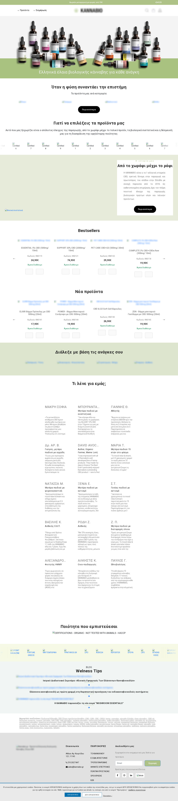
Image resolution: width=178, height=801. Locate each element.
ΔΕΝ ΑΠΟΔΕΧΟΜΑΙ (92, 795)
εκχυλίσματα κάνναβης (28, 722)
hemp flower (116, 724)
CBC (97, 719)
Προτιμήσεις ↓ (107, 796)
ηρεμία (76, 724)
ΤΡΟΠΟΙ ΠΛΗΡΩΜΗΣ (99, 762)
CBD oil (151, 719)
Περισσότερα (89, 109)
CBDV (102, 719)
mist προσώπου (36, 728)
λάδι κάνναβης (66, 720)
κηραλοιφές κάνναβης (57, 726)
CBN (92, 719)
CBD (60, 719)
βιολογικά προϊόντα (27, 720)
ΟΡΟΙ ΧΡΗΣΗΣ (96, 776)
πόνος (59, 724)
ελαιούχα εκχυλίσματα (48, 722)
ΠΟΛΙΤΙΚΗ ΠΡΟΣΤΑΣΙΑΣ (100, 771)
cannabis (115, 719)
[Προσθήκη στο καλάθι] (29, 270)
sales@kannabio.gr (76, 767)
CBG (87, 719)
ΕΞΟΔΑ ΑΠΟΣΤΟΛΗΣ (99, 758)
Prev (3, 47)
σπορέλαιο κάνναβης (122, 726)
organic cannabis (43, 720)
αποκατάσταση (44, 724)
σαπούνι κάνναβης (147, 726)
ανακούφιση (67, 724)
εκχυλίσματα (151, 720)
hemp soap (24, 728)
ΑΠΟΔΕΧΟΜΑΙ (72, 795)
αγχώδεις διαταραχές (98, 722)
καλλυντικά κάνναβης (97, 720)
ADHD (82, 724)
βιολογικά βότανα (89, 726)
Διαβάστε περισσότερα (136, 790)
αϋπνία (117, 722)
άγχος (80, 722)
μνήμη (34, 724)
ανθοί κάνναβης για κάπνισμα (98, 724)
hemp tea (44, 726)
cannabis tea (33, 726)
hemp (108, 719)
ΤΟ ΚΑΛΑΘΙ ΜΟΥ (97, 754)
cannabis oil (140, 720)
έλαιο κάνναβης (140, 719)
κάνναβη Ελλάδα (126, 719)
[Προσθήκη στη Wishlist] (40, 270)
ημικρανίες (48, 728)
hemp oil (125, 724)
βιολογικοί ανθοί (127, 720)
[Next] (164, 258)
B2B (160, 2)
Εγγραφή (153, 763)
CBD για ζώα (72, 722)
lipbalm (56, 728)
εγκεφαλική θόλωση (147, 722)
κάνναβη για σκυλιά (105, 726)
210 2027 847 (73, 762)
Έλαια (64, 719)
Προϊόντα (24, 10)
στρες (86, 722)
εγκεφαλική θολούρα (129, 722)
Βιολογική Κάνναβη (49, 719)
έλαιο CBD (62, 722)
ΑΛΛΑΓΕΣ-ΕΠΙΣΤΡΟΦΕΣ (100, 767)
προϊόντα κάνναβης (76, 719)
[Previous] (14, 258)
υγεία (53, 724)
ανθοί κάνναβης (113, 720)
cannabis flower (136, 724)
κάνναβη (147, 724)
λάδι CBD (55, 720)
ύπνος (110, 722)
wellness (135, 726)
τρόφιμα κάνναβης (80, 720)
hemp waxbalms (74, 726)
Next (175, 47)
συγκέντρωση (25, 724)
